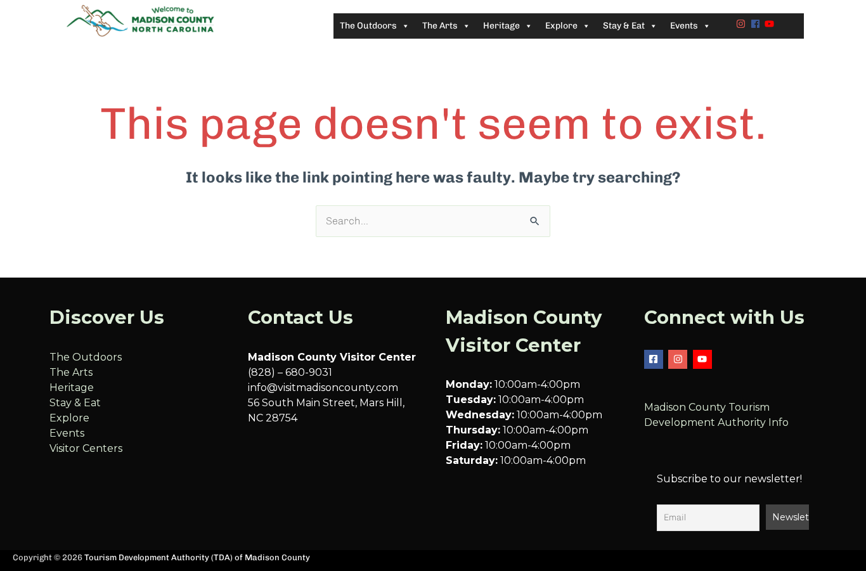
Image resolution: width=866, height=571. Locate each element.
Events (66, 433)
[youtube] (771, 24)
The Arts (71, 372)
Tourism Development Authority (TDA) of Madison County (197, 557)
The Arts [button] (440, 25)
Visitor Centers (85, 448)
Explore (69, 418)
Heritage (71, 388)
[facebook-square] (655, 359)
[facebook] (757, 24)
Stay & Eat (75, 403)
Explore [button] (561, 25)
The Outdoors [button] (368, 25)
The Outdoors (85, 357)
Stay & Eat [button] (624, 25)
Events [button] (684, 25)
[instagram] (742, 24)
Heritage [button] (501, 25)
